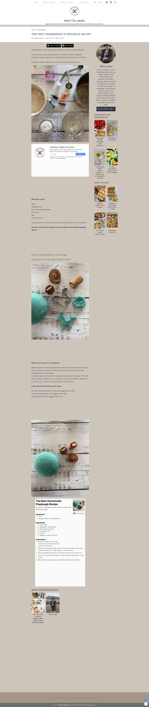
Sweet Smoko (60, 697)
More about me (105, 109)
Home (33, 29)
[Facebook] (107, 2)
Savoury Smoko (73, 697)
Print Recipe (68, 45)
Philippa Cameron (38, 38)
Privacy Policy (90, 705)
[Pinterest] (111, 2)
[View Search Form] (115, 2)
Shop (37, 2)
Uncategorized (41, 29)
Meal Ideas (86, 697)
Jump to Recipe (54, 45)
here (63, 391)
